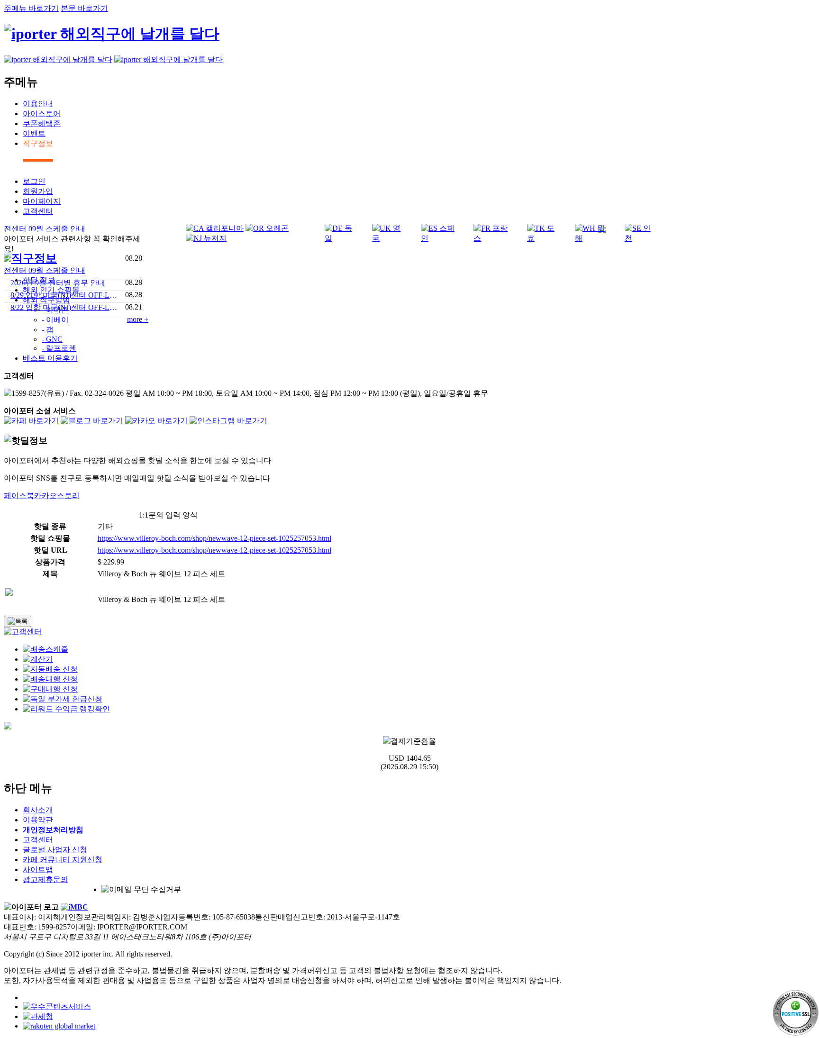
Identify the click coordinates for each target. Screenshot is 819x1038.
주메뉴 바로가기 (31, 8)
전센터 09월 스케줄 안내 (44, 270)
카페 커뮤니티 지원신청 (62, 860)
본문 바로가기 (84, 8)
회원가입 (38, 191)
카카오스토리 (57, 496)
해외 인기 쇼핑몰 (51, 290)
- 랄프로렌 (59, 348)
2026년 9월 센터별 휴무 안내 (57, 283)
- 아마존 (55, 310)
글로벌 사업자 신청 (55, 850)
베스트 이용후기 (50, 358)
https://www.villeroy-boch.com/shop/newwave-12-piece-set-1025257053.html (214, 538)
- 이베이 (55, 320)
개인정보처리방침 (53, 830)
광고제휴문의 (45, 879)
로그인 (34, 181)
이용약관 (38, 820)
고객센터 (38, 211)
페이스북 (19, 496)
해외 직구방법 (46, 300)
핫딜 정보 (39, 280)
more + (137, 319)
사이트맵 (38, 869)
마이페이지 (42, 201)
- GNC (52, 339)
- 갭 (48, 330)
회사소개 (38, 810)
